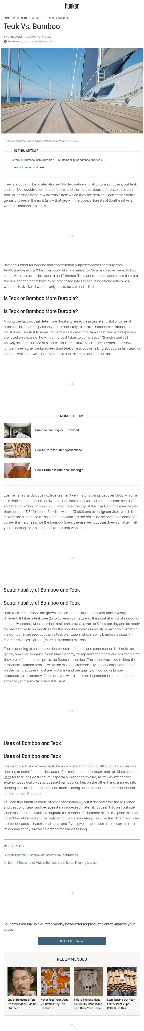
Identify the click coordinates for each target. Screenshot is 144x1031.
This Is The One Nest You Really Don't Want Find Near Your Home (88, 1004)
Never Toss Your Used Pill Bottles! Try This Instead (54, 1004)
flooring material (50, 528)
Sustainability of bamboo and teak (80, 160)
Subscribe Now (69, 941)
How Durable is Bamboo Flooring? (59, 470)
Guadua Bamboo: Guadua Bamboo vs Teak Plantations (41, 855)
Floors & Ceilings (57, 18)
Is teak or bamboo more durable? (33, 160)
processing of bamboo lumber (34, 649)
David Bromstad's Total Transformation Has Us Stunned (22, 1004)
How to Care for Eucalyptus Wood (58, 450)
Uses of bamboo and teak (28, 167)
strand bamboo (22, 506)
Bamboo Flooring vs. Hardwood (57, 430)
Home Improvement (15, 18)
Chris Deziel (15, 36)
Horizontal (70, 501)
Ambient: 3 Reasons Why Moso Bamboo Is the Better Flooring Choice (50, 862)
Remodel (37, 18)
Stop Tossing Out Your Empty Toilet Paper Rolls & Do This (121, 1004)
